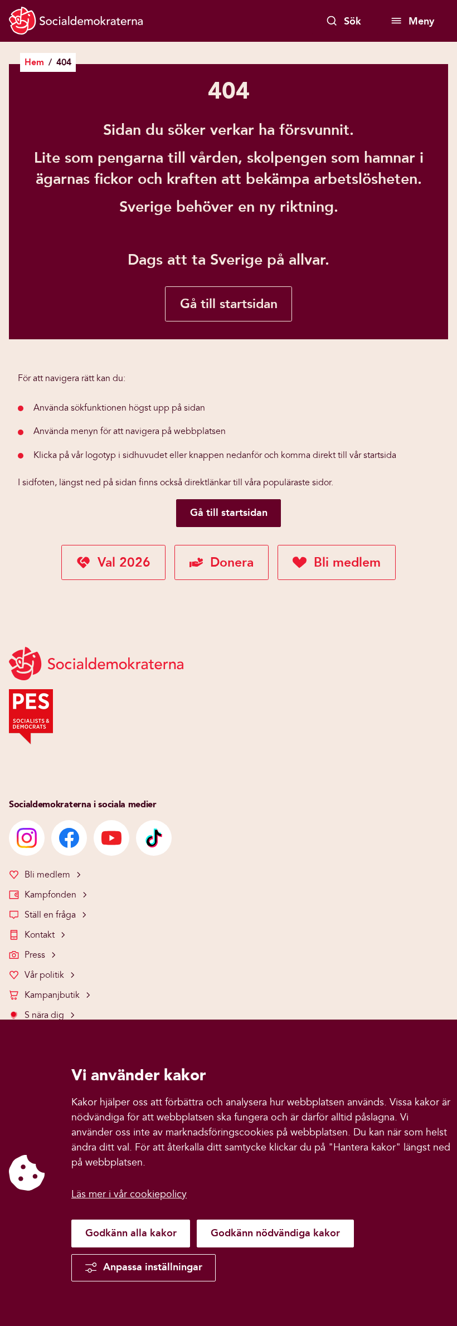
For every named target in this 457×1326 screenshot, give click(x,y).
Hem (34, 62)
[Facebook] (69, 838)
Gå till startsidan (229, 303)
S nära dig (44, 1015)
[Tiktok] (154, 838)
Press (35, 955)
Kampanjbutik (52, 995)
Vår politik (44, 975)
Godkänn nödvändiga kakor (275, 1233)
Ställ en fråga (50, 914)
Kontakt (40, 934)
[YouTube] (111, 838)
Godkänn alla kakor (131, 1233)
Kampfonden (50, 894)
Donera (232, 562)
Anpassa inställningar (152, 1267)
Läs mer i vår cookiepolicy (129, 1194)
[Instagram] (27, 838)
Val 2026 (124, 562)
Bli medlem (347, 562)
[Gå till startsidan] (76, 22)
